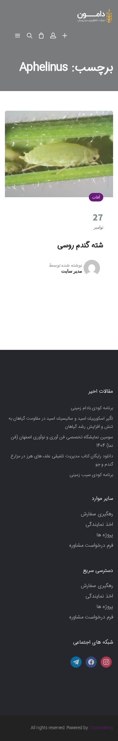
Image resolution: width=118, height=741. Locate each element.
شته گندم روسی (80, 245)
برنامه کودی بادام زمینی (92, 408)
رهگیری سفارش (97, 514)
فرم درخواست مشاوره (91, 545)
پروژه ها (105, 535)
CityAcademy (101, 728)
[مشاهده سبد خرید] (41, 36)
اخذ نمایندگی (99, 524)
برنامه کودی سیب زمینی (91, 475)
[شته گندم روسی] (59, 154)
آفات (96, 197)
